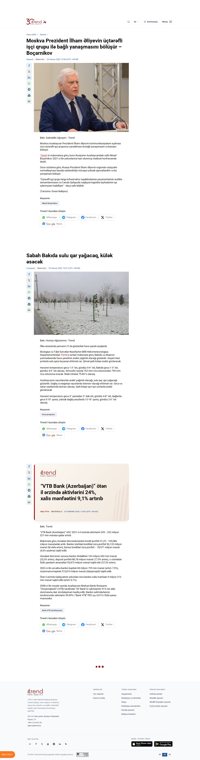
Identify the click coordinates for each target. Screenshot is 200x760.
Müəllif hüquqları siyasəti (160, 702)
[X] (42, 744)
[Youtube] (48, 744)
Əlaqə (123, 702)
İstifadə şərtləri (156, 694)
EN (160, 755)
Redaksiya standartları (130, 706)
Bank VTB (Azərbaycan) (52, 610)
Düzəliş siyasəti (127, 710)
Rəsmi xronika (99, 698)
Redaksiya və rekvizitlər (131, 698)
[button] (29, 65)
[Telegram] (54, 744)
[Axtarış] (128, 21)
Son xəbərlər (98, 694)
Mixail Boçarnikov (49, 203)
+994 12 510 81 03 (35, 723)
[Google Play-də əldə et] (163, 744)
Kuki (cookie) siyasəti (158, 706)
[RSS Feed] (66, 744)
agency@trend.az (34, 726)
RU (170, 755)
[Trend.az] (36, 22)
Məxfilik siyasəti (156, 698)
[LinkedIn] (60, 744)
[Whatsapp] (30, 744)
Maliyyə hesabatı (128, 714)
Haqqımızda (126, 694)
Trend (43, 155)
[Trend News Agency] (35, 692)
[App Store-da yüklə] (142, 744)
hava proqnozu (48, 414)
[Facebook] (36, 744)
